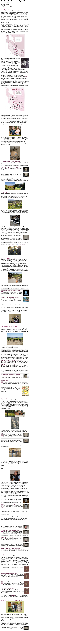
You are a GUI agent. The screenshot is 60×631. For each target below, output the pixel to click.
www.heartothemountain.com (4, 444)
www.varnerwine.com (18, 178)
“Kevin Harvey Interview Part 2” (22, 244)
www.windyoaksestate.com (6, 390)
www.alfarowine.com (15, 312)
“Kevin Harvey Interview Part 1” (13, 244)
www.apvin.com (13, 595)
